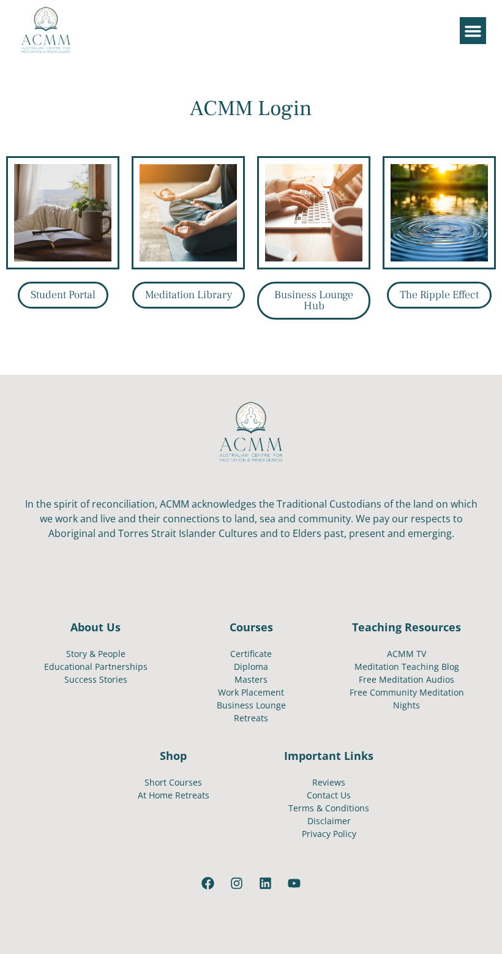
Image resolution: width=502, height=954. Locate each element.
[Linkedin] (266, 883)
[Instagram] (237, 883)
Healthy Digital (278, 916)
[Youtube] (294, 883)
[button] (473, 30)
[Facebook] (208, 883)
